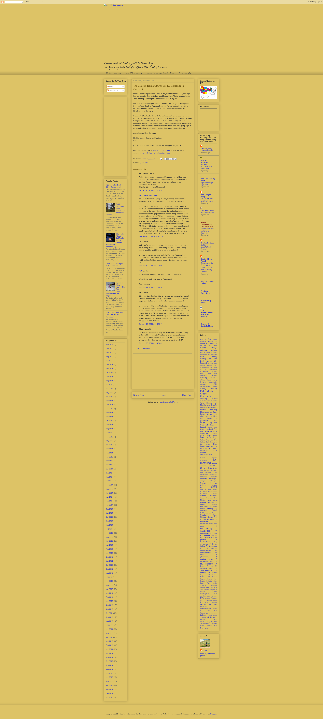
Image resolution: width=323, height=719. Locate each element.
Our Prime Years (207, 211)
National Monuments (208, 492)
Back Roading (208, 357)
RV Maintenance (208, 551)
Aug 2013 (109, 525)
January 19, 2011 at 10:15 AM (151, 237)
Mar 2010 (109, 689)
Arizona (203, 350)
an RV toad (205, 345)
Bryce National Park (206, 367)
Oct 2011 (109, 613)
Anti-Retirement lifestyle (208, 347)
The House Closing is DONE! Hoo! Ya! (114, 265)
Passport (214, 504)
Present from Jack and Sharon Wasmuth (207, 231)
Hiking (214, 444)
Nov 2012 (109, 561)
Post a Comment (143, 348)
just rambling (208, 461)
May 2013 (110, 537)
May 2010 (110, 681)
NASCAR (214, 487)
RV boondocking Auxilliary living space (208, 524)
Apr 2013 (109, 541)
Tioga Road (213, 587)
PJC (140, 271)
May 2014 (110, 489)
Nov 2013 (109, 513)
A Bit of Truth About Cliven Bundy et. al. (113, 186)
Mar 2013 (109, 545)
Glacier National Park (208, 429)
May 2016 (110, 393)
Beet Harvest (206, 361)
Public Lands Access (208, 513)
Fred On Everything (205, 292)
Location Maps (212, 466)
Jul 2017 (109, 361)
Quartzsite (144, 162)
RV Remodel (212, 561)
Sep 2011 (109, 617)
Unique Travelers (211, 598)
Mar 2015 (109, 449)
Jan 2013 (109, 553)
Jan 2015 (109, 457)
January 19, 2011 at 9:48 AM (150, 190)
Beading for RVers (208, 359)
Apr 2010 (109, 685)
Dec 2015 (109, 413)
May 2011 (109, 633)
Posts (111, 86)
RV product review (208, 558)
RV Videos (213, 573)
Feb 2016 (109, 405)
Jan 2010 (109, 697)
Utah (202, 602)
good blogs (205, 436)
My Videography (185, 73)
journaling (203, 460)
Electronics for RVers (208, 412)
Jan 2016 (109, 409)
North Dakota (213, 500)
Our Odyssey (206, 149)
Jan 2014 (109, 505)
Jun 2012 (109, 581)
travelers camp (205, 596)
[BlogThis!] (168, 159)
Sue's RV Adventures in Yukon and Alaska (207, 313)
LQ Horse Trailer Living (208, 468)
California (204, 371)
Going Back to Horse (208, 433)
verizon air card (208, 604)
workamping (205, 621)
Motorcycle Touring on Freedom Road (160, 73)
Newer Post (138, 395)
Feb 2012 (109, 597)
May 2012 (110, 585)
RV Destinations (208, 541)
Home (163, 395)
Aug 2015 (109, 429)
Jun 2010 (109, 677)
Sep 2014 (109, 473)
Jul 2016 (109, 385)
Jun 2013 (109, 533)
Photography (212, 509)
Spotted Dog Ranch (206, 260)
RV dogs (214, 542)
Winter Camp (208, 619)
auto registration (212, 354)
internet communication (206, 454)
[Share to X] (170, 159)
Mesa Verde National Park (208, 474)
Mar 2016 (109, 401)
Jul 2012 (109, 577)
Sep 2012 (109, 569)
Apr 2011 (109, 637)
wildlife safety (212, 617)
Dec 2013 (109, 509)
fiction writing (206, 414)
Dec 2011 (109, 605)
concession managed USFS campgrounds (208, 384)
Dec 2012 (109, 557)
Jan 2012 (109, 601)
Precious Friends (208, 511)
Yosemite (208, 626)
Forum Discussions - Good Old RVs (207, 225)
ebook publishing (208, 409)
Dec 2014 (109, 461)
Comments (113, 90)
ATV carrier (203, 354)
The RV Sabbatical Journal (205, 162)
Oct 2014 (109, 469)
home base (205, 446)
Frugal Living (206, 423)
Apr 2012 (109, 589)
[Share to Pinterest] (175, 159)
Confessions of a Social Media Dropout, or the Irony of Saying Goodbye (207, 267)
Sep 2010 (109, 665)
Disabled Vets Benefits (208, 407)
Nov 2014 (109, 465)
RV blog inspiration (207, 519)
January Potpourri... (208, 213)
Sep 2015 (109, 425)
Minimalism (203, 476)
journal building (208, 457)
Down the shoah (207, 151)
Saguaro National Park (208, 575)
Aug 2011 (109, 621)
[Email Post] (161, 159)
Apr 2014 (109, 493)
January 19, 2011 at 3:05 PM (150, 266)
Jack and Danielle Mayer (207, 325)
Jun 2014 (109, 485)
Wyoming (214, 621)
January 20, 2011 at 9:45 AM (150, 343)
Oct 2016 (109, 373)
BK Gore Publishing (113, 73)
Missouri (214, 476)
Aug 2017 (109, 357)
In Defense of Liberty (208, 447)
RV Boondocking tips (208, 535)
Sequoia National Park (208, 579)
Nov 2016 (109, 369)
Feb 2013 (109, 549)
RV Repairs (206, 564)
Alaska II (214, 343)
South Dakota (206, 581)
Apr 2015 (109, 445)
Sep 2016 (109, 377)
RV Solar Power (208, 569)
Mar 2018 (109, 345)
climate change (212, 380)
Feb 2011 (109, 645)
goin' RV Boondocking (134, 73)
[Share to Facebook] (173, 159)
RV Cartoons (205, 538)
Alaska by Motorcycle (208, 342)
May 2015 (110, 441)
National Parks (208, 494)
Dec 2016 (109, 365)
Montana (203, 479)
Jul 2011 (109, 625)
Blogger (213, 714)
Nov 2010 (109, 657)
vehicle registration (211, 602)
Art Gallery (214, 352)
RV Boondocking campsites (208, 528)
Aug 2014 (109, 477)
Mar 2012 (109, 593)
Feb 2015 (109, 453)
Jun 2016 (109, 389)
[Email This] (165, 159)
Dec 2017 (109, 349)
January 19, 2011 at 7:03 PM (150, 287)
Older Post (187, 395)
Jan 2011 (109, 649)
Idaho (213, 446)
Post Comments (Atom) (168, 402)
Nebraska (209, 498)
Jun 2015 (109, 437)
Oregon (203, 502)
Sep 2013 (109, 521)
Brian (205, 650)
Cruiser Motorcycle (205, 395)
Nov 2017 (109, 353)
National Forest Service (208, 489)
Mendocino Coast (211, 472)
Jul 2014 (109, 481)
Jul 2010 (109, 673)
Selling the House (208, 577)
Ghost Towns (213, 427)
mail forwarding (205, 470)
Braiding (210, 363)
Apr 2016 (109, 397)
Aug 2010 (109, 669)
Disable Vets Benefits (208, 405)
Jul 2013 (109, 529)
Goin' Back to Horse (208, 431)
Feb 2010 (109, 693)
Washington (205, 613)
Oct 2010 (109, 661)
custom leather (206, 401)
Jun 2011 (109, 629)
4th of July (205, 339)
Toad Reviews (204, 589)
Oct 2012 (109, 565)
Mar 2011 (109, 641)
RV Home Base (207, 548)
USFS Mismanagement (208, 600)
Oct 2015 (109, 421)
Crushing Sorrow (208, 399)
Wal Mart (212, 611)
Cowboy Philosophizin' (208, 389)
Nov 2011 (109, 609)
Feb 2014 (109, 501)
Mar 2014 (109, 497)
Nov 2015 (109, 417)
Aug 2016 (109, 381)
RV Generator (211, 546)
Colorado (204, 382)
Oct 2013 (109, 517)
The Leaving (212, 583)
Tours (215, 594)
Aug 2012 (109, 573)
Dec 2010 (109, 653)
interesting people (208, 450)
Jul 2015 (109, 433)
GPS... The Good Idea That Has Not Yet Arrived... (114, 315)
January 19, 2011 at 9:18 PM (150, 324)
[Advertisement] (163, 371)
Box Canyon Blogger (148, 195)
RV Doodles (204, 544)
